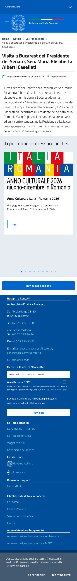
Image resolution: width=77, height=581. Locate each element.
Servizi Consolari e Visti (20, 516)
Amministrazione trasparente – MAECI (30, 543)
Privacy (53, 389)
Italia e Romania (17, 509)
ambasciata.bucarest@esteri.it (34, 348)
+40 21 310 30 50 (23, 341)
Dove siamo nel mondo (20, 450)
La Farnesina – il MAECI (21, 428)
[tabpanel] (38, 210)
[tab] (21, 271)
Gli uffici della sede (18, 360)
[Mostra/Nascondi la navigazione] (7, 23)
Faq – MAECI (15, 486)
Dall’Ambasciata (34, 39)
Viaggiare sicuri (16, 443)
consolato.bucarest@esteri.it (24, 353)
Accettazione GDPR (19, 382)
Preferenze (36, 575)
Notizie (17, 39)
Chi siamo (13, 502)
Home (5, 39)
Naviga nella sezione (38, 285)
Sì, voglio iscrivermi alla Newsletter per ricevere (32, 399)
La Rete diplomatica (19, 435)
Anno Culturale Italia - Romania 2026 (33, 198)
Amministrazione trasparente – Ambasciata (33, 536)
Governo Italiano (12, 6)
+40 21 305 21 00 (23, 323)
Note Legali (62, 389)
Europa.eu (19, 472)
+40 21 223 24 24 (23, 334)
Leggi (16, 224)
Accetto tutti (61, 575)
